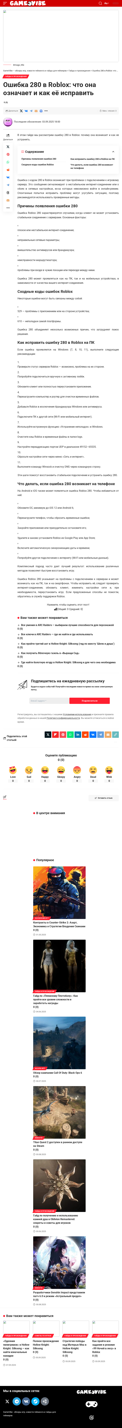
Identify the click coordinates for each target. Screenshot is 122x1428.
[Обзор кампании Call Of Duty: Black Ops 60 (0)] (59, 1043)
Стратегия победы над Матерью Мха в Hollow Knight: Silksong (74, 1348)
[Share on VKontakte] (26, 110)
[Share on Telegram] (31, 110)
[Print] (41, 110)
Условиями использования (77, 714)
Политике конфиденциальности (63, 718)
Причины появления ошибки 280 (38, 159)
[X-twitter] (7, 1401)
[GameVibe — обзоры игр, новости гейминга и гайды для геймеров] (28, 3)
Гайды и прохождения (16, 76)
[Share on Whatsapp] (8, 162)
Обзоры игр (40, 1068)
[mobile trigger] (6, 3)
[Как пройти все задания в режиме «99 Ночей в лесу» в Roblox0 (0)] (105, 1329)
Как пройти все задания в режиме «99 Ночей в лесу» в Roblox (104, 1348)
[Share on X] (21, 110)
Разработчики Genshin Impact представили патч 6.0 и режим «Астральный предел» (59, 1296)
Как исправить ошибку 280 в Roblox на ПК (93, 159)
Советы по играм (43, 1336)
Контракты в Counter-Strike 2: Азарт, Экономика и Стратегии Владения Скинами (59, 926)
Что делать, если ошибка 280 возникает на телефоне (92, 166)
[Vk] (26, 1401)
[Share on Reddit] (8, 170)
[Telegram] (17, 1401)
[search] (100, 3)
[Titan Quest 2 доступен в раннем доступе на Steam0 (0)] (59, 1112)
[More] (46, 110)
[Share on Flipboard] (55, 734)
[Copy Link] (115, 734)
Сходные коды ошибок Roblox (37, 164)
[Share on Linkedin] (78, 734)
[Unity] (45, 1401)
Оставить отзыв (105, 798)
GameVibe (8, 1412)
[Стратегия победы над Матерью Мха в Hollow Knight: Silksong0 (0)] (76, 1329)
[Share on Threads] (8, 192)
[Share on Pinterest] (8, 154)
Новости (38, 1138)
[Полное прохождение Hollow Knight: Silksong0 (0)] (46, 1329)
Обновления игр (42, 918)
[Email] (36, 110)
